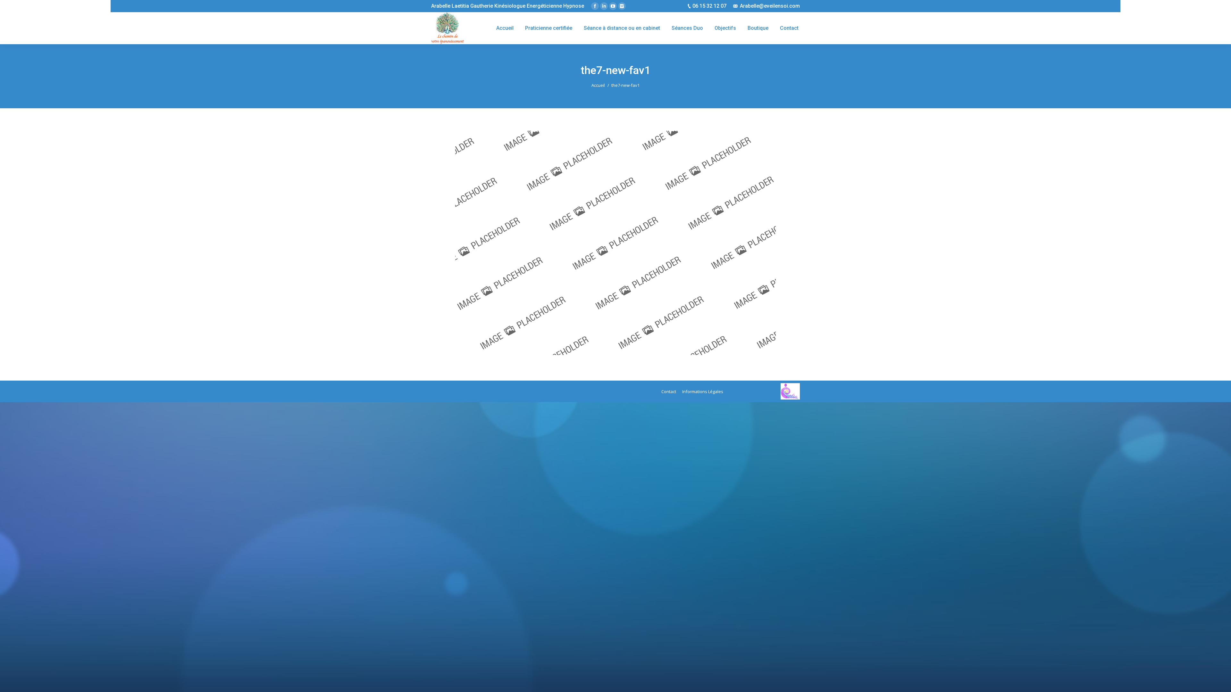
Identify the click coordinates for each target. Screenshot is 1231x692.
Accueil (598, 85)
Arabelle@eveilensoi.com (770, 6)
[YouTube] (613, 6)
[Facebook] (595, 6)
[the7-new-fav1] (615, 243)
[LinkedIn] (604, 6)
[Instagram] (622, 6)
